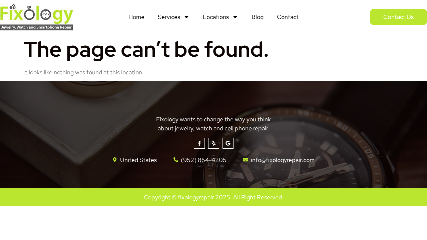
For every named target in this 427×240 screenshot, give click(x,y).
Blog (258, 17)
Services (169, 17)
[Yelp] (213, 143)
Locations (216, 17)
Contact (288, 17)
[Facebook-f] (199, 143)
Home (136, 17)
